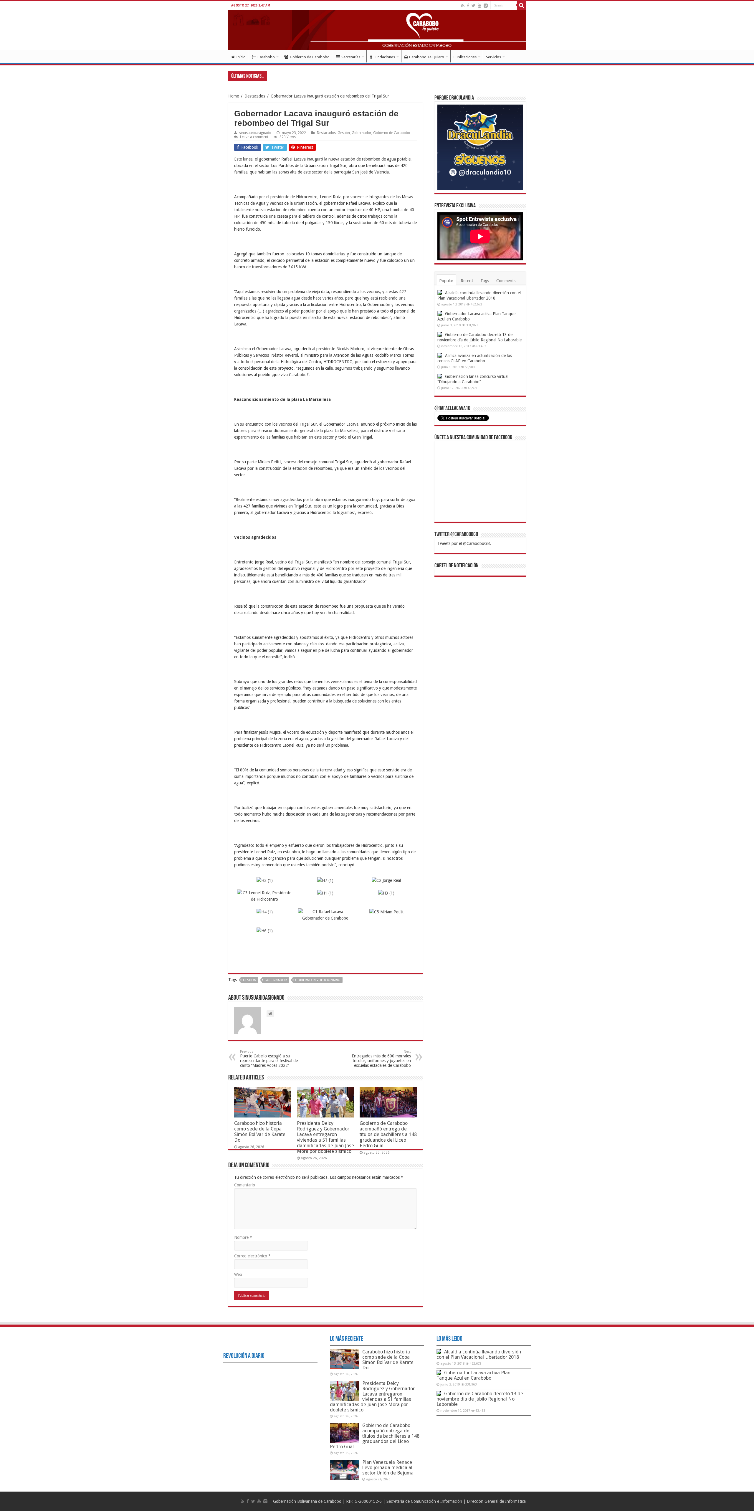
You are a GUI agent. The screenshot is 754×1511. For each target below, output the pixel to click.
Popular (446, 280)
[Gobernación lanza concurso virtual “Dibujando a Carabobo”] (439, 376)
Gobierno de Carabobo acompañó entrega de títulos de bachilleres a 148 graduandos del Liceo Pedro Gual (388, 1134)
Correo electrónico (252, 1256)
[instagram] (485, 5)
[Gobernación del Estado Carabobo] (377, 30)
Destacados (254, 96)
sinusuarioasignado (255, 133)
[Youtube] (479, 5)
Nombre (243, 1237)
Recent (467, 280)
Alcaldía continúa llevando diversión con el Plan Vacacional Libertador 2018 (478, 1354)
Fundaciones (384, 57)
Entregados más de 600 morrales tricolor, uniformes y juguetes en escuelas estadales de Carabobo (381, 1059)
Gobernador (361, 133)
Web (238, 1274)
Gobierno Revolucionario (317, 980)
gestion (249, 980)
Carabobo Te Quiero (426, 57)
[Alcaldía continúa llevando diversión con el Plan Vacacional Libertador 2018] (439, 292)
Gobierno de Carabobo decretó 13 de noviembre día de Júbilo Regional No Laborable (479, 1399)
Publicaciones (465, 57)
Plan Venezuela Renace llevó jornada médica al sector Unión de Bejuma (388, 1467)
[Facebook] (468, 5)
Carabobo (266, 57)
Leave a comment (254, 137)
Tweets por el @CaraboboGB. (464, 543)
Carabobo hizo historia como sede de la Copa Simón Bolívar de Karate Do (259, 1131)
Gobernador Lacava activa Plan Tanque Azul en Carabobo (473, 1375)
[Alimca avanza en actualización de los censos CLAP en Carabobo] (439, 355)
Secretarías (350, 57)
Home (233, 96)
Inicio (241, 57)
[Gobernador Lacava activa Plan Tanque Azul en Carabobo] (439, 313)
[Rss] (463, 5)
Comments (505, 280)
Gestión (344, 133)
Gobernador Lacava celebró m (294, 76)
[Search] (521, 5)
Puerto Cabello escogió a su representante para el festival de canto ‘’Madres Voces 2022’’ (269, 1059)
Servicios (493, 57)
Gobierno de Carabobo (310, 57)
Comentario (244, 1185)
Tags (484, 280)
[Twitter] (473, 5)
